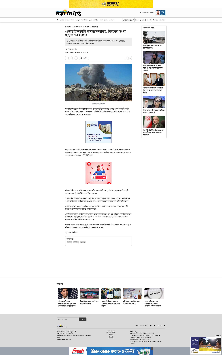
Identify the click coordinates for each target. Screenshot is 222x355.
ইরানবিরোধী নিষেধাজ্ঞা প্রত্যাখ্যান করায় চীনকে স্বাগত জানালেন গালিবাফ (153, 132)
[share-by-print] (130, 58)
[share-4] (77, 58)
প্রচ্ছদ (69, 27)
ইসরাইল (69, 242)
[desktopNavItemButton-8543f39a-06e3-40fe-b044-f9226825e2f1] (114, 20)
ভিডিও (106, 20)
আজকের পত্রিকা (69, 20)
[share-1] (67, 58)
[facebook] (136, 20)
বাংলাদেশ (77, 20)
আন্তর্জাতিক (85, 20)
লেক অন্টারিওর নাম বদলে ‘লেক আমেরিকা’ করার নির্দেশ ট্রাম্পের (111, 328)
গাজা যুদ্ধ (83, 242)
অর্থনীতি (95, 20)
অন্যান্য (111, 20)
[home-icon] (57, 20)
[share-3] (74, 58)
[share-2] (70, 58)
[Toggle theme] (148, 20)
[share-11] (126, 58)
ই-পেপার (155, 20)
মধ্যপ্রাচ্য (95, 27)
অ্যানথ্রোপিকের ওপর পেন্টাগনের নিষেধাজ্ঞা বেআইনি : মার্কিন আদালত (153, 328)
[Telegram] (145, 20)
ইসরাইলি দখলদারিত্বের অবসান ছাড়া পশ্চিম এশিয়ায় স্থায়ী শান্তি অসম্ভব (153, 68)
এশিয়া (87, 27)
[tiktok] (140, 20)
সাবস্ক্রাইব (82, 344)
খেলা (90, 20)
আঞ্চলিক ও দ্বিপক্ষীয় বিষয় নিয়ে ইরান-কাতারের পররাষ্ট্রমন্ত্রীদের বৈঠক (153, 90)
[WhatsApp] (143, 20)
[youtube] (138, 20)
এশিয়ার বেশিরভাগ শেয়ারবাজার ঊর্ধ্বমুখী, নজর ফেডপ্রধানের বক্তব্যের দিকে (67, 328)
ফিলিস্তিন (76, 242)
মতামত (101, 20)
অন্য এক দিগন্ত (162, 20)
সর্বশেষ (62, 20)
